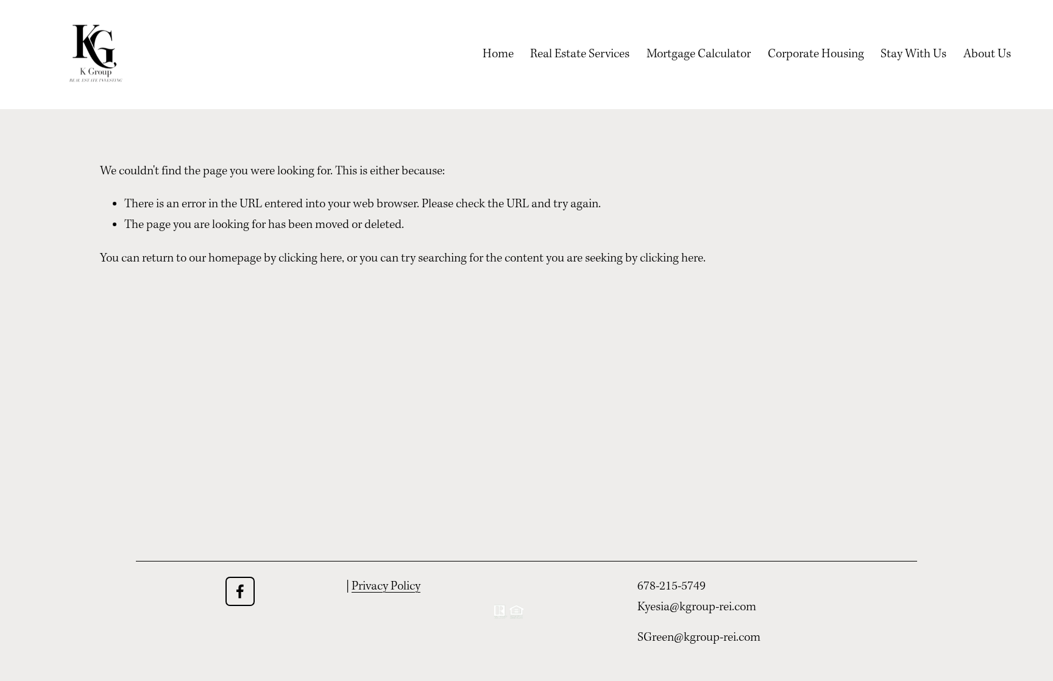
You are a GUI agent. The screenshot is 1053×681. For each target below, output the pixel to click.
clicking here (310, 258)
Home (498, 54)
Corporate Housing (816, 54)
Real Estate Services (579, 54)
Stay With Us (913, 54)
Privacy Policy (386, 586)
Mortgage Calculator (699, 54)
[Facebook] (240, 591)
